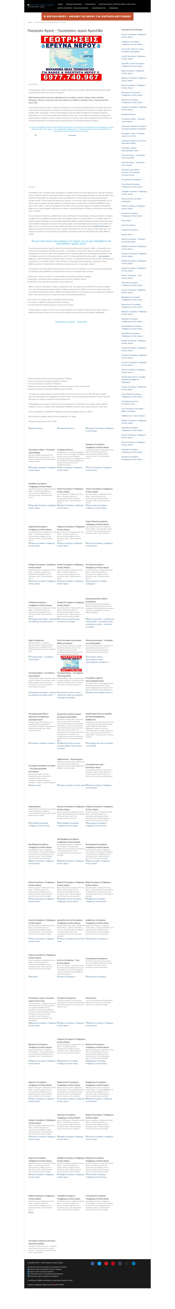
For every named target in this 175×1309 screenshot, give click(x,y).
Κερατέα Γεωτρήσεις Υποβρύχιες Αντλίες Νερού (134, 255)
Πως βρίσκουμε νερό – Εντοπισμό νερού (130, 402)
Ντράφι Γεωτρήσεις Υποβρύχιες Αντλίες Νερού (134, 342)
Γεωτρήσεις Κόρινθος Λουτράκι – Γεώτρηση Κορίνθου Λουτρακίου (42, 769)
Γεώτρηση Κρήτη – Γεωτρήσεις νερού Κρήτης (133, 163)
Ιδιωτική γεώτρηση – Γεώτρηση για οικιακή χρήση (133, 240)
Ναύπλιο (52, 292)
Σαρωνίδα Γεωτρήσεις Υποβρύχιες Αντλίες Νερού (132, 429)
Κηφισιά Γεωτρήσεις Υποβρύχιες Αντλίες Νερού (134, 262)
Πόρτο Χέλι (33, 206)
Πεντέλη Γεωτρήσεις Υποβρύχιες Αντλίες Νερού (134, 363)
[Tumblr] (120, 1263)
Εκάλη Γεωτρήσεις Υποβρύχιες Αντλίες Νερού (133, 207)
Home (30, 22)
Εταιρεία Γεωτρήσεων (66, 998)
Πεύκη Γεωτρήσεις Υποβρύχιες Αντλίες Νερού (133, 371)
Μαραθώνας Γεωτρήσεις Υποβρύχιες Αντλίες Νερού (132, 298)
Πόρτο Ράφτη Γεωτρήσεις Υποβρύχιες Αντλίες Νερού (132, 395)
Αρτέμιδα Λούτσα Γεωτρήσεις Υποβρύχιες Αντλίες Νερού (133, 64)
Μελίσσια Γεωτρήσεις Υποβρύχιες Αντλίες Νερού (132, 320)
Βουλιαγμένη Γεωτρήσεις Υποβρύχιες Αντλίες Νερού (132, 93)
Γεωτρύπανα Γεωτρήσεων (97, 958)
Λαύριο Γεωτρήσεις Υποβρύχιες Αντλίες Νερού (134, 291)
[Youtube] (106, 1263)
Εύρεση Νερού (35, 806)
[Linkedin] (134, 1263)
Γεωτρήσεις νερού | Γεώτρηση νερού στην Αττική (133, 134)
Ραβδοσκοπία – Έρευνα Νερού (70, 759)
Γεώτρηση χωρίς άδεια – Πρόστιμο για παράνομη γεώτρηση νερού (39, 717)
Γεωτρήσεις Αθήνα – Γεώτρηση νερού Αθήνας (133, 120)
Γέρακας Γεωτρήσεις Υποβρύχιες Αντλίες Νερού (134, 108)
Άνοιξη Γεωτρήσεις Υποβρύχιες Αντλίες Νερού (134, 57)
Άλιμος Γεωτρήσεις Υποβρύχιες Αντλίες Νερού (134, 35)
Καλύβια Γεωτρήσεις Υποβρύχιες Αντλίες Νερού (134, 247)
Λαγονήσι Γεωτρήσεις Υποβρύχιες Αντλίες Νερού (132, 284)
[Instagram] (127, 1263)
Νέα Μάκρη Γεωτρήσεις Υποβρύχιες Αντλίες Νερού (132, 334)
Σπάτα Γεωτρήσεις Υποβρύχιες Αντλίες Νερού (133, 443)
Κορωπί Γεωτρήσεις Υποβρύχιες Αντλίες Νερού (134, 269)
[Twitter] (99, 1263)
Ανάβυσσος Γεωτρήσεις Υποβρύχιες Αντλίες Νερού (132, 43)
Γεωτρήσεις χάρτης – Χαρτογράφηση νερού (130, 149)
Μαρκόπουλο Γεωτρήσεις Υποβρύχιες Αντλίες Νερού (132, 305)
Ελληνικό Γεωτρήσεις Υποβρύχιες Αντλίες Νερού (132, 214)
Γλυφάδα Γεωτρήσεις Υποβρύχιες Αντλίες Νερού (134, 192)
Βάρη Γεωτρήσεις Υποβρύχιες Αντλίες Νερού (133, 72)
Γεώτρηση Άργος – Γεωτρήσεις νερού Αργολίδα (133, 156)
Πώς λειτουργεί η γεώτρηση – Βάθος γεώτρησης (133, 410)
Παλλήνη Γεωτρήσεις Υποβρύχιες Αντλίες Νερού (134, 356)
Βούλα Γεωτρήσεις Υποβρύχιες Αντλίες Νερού (133, 86)
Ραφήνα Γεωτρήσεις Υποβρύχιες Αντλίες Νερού (134, 421)
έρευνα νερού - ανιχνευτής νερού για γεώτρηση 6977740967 (88, 16)
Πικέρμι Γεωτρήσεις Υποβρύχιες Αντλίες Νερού (134, 388)
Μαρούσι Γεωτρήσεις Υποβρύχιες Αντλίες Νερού (134, 313)
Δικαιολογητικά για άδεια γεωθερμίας (131, 200)
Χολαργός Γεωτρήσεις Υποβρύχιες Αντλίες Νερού (132, 458)
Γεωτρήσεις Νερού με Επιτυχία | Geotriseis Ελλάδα (134, 142)
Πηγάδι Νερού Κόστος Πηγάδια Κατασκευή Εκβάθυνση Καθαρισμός (99, 717)
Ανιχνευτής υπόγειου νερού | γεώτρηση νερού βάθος (133, 50)
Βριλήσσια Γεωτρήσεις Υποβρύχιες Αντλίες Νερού (132, 101)
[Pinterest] (113, 1263)
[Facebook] (92, 1263)
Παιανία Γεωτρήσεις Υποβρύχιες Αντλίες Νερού (134, 349)
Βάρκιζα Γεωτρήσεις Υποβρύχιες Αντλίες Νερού (134, 79)
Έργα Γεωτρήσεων (36, 640)
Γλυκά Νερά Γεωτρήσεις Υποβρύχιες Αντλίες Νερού (132, 185)
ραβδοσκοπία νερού (101, 226)
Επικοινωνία (91, 998)
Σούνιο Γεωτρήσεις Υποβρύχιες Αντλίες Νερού (134, 436)
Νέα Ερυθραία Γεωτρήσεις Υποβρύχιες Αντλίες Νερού (132, 327)
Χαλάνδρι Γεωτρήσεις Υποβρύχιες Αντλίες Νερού (132, 450)
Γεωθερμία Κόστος (65, 450)
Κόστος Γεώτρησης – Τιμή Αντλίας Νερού (131, 276)
